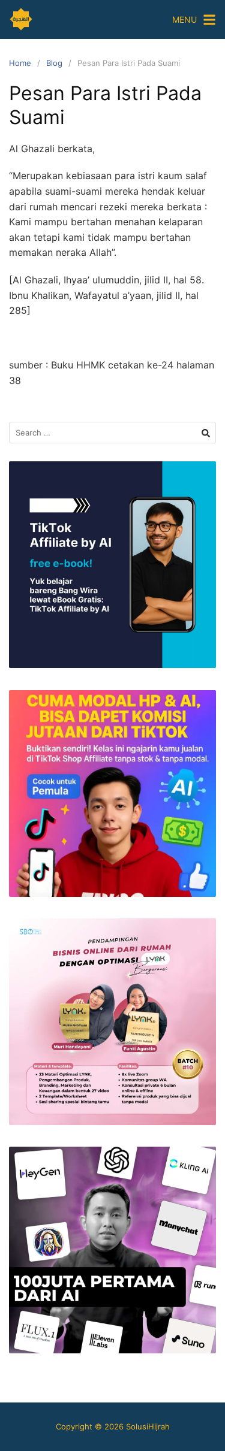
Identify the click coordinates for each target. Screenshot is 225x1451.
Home (20, 63)
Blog (54, 63)
